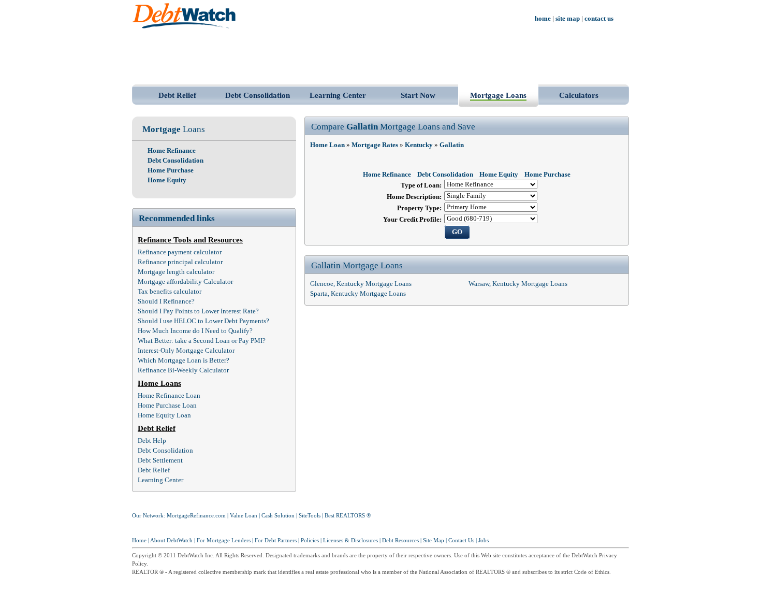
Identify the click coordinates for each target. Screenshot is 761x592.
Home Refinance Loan (169, 395)
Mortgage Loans (498, 95)
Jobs (483, 540)
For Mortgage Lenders (224, 540)
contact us (598, 18)
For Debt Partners (276, 540)
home (543, 18)
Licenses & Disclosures (350, 540)
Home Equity (167, 180)
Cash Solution (278, 515)
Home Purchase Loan (167, 405)
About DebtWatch (171, 540)
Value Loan (243, 515)
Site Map (433, 540)
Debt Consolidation (257, 95)
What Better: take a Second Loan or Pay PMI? (202, 340)
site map (567, 18)
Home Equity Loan (164, 415)
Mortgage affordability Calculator (185, 281)
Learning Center (338, 95)
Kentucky (419, 145)
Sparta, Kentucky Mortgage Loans (358, 293)
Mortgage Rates (375, 145)
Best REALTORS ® (348, 515)
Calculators (578, 95)
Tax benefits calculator (169, 291)
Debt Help (152, 440)
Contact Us (461, 540)
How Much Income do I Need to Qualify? (195, 331)
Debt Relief (177, 95)
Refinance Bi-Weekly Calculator (183, 370)
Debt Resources (400, 540)
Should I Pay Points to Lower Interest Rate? (198, 311)
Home (139, 540)
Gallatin (452, 145)
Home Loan (327, 145)
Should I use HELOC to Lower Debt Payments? (203, 321)
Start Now (418, 95)
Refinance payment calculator (180, 252)
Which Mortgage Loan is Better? (183, 360)
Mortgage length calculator (176, 272)
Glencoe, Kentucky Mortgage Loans (361, 283)
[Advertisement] (380, 56)
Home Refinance (172, 150)
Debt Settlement (160, 460)
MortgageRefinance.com (196, 515)
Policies (310, 540)
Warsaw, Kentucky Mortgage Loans (518, 283)
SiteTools (309, 515)
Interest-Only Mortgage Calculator (186, 350)
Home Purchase (171, 170)
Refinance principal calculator (180, 262)
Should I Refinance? (166, 301)
